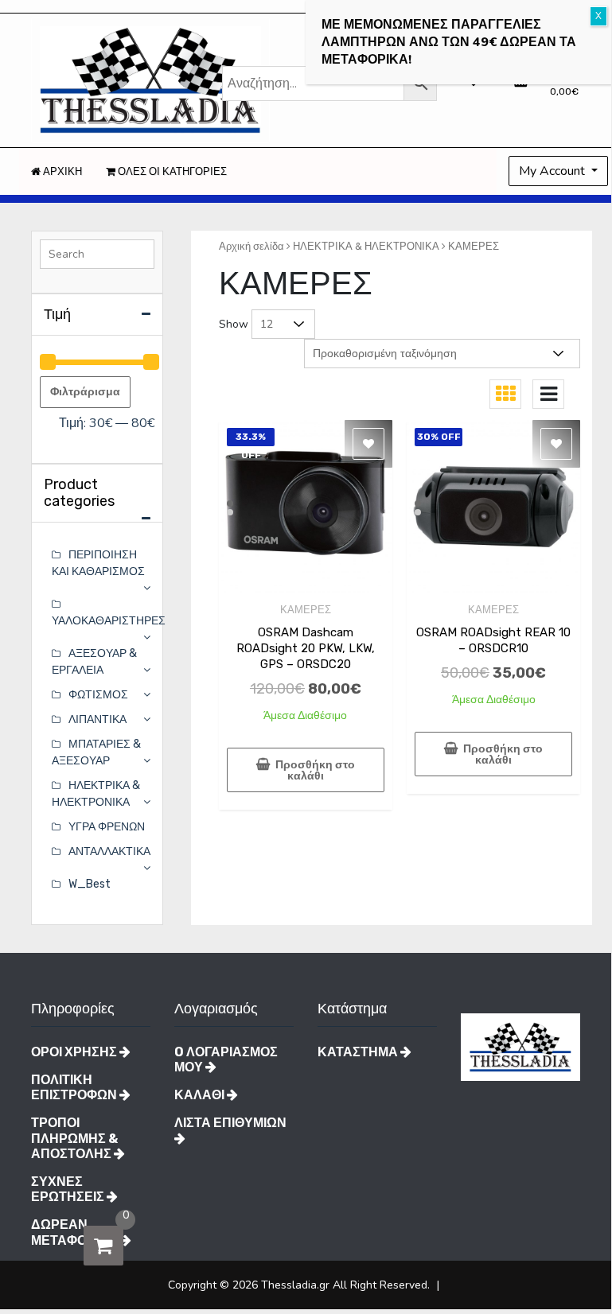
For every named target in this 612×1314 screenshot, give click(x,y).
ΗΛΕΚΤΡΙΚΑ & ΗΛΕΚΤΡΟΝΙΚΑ (366, 246)
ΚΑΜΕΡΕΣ (305, 610)
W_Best (89, 884)
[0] (103, 1245)
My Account (553, 171)
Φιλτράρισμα (85, 391)
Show (233, 324)
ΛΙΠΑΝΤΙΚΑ (97, 719)
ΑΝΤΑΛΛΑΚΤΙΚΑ (109, 851)
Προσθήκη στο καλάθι (315, 770)
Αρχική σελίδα (251, 246)
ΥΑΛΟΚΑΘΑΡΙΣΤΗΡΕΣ (109, 621)
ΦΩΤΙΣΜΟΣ (98, 695)
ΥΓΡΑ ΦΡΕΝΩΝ (106, 827)
